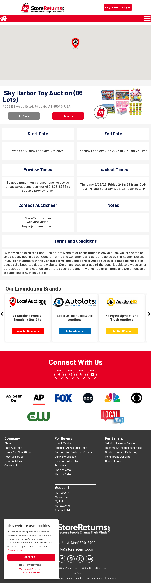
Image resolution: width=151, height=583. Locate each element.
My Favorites (63, 505)
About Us (10, 443)
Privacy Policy (14, 549)
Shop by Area (63, 469)
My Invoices (62, 497)
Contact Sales (113, 461)
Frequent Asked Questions (71, 447)
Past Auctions (13, 447)
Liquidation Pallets (66, 461)
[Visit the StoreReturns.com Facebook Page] (59, 374)
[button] (75, 43)
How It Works (63, 443)
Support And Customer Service (74, 452)
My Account (62, 492)
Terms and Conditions (31, 569)
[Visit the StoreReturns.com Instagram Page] (70, 374)
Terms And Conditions (17, 452)
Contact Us (11, 465)
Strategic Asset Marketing (121, 452)
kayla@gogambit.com (37, 226)
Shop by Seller (63, 474)
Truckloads (61, 465)
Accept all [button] (31, 557)
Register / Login (118, 7)
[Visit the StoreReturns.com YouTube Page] (92, 374)
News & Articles (14, 461)
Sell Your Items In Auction (120, 443)
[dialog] (31, 549)
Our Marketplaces (65, 456)
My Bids (59, 501)
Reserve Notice (14, 456)
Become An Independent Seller (123, 447)
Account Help (63, 510)
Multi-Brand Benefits (118, 456)
